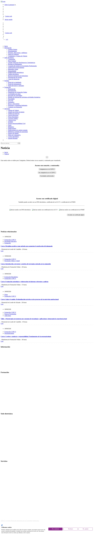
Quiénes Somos (12, 49)
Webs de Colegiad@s (14, 135)
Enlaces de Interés (13, 133)
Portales (6, 80)
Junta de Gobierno (13, 54)
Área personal (12, 71)
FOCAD (10, 100)
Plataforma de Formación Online (17, 92)
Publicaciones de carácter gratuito (17, 130)
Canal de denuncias (13, 79)
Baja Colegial (12, 61)
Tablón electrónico (13, 74)
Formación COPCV (10, 240)
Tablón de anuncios (13, 113)
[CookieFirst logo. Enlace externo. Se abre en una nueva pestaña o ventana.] (2, 525)
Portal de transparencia (14, 84)
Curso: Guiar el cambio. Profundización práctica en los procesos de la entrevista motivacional (30, 299)
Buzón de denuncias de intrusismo (18, 76)
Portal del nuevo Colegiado (16, 85)
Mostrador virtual (13, 69)
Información (7, 48)
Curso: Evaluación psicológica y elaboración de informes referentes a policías (24, 281)
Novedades (11, 99)
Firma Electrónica (13, 117)
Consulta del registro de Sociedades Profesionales (22, 66)
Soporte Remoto (13, 138)
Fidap (6, 294)
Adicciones (7, 315)
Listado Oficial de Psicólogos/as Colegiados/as (21, 62)
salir (7, 39)
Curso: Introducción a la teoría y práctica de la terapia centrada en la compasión (26, 264)
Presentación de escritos (15, 77)
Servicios (7, 108)
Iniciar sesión (8, 19)
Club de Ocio (12, 120)
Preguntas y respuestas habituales (17, 105)
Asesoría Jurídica (13, 118)
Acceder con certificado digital (76, 215)
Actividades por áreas (14, 94)
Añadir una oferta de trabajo (16, 112)
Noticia (6, 154)
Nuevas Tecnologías (10, 314)
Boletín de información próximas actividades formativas (24, 97)
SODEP (10, 122)
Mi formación (12, 90)
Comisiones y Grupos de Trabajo (17, 56)
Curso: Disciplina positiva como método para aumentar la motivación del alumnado (27, 246)
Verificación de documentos (16, 67)
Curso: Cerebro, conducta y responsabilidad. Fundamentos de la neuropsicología (26, 336)
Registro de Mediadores (15, 64)
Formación (7, 87)
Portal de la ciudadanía (14, 82)
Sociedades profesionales (47, 176)
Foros (9, 125)
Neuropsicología (9, 333)
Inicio (6, 46)
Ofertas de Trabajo (13, 110)
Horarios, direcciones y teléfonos (17, 52)
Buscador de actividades (15, 95)
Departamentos (12, 51)
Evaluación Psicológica (11, 277)
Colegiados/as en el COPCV (47, 169)
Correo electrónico (13, 136)
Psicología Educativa (10, 241)
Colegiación (11, 59)
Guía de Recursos (13, 115)
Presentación (11, 89)
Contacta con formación (15, 107)
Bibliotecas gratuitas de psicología (18, 132)
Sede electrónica (9, 57)
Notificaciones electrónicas (16, 72)
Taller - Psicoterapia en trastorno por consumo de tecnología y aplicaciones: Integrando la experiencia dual (34, 319)
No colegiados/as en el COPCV (47, 172)
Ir (19, 143)
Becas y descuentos (13, 104)
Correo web (8, 16)
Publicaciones (12, 128)
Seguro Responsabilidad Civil (16, 123)
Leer (2, 251)
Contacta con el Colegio (8, 457)
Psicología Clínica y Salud (12, 261)
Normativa (11, 102)
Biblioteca (11, 127)
